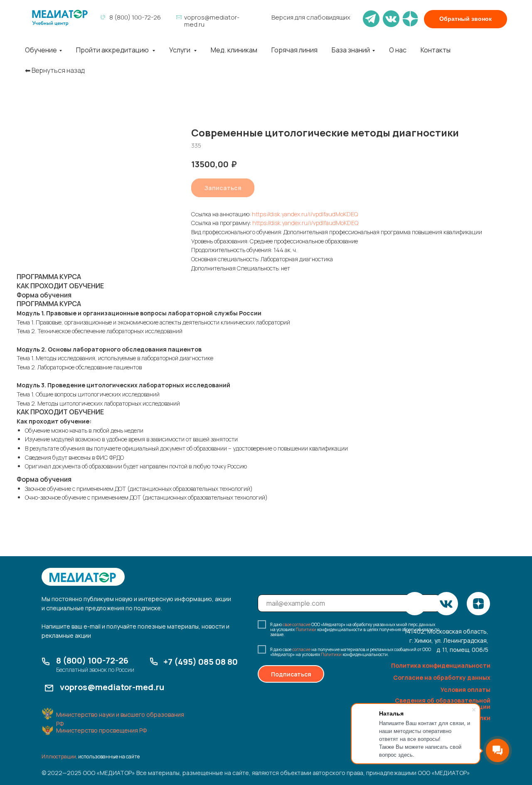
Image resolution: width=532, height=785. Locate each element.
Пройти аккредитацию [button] (113, 49)
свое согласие (296, 624)
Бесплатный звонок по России (95, 670)
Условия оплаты (465, 689)
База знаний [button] (351, 49)
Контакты (436, 49)
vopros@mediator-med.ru (211, 21)
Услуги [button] (180, 49)
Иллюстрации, (59, 756)
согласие (301, 649)
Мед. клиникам (234, 49)
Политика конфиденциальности (440, 665)
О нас (397, 49)
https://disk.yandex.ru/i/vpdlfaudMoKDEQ (305, 214)
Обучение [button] (41, 49)
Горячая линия (294, 49)
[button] (465, 19)
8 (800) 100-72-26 (135, 17)
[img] (60, 18)
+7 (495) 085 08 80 (200, 661)
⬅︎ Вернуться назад (54, 70)
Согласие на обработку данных (441, 677)
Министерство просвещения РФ (101, 730)
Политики (306, 629)
